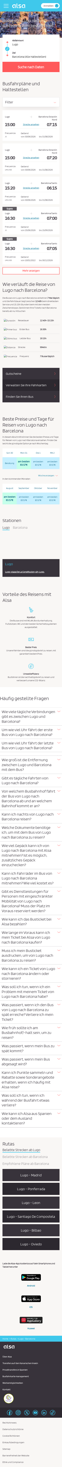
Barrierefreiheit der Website (15, 1455)
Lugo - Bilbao (31, 1230)
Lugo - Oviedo (31, 1244)
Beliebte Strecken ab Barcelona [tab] (25, 1157)
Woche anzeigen (46, 475)
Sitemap (6, 1449)
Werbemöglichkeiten (12, 1383)
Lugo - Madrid (31, 1175)
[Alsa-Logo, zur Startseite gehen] (19, 6)
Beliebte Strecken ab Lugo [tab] (21, 1150)
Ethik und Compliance (12, 1462)
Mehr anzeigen (31, 270)
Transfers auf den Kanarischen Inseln (20, 1363)
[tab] (31, 717)
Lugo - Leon (31, 1202)
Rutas (13, 1338)
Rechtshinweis (9, 1422)
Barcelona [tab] (20, 528)
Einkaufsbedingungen (13, 1442)
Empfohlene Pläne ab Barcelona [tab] (25, 1164)
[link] (7, 49)
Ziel (14, 52)
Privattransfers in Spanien (15, 1369)
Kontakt (6, 1389)
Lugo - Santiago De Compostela (31, 1216)
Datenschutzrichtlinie (12, 1429)
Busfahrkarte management (15, 1376)
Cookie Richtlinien (11, 1435)
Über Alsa (7, 1356)
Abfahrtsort (18, 40)
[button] (31, 716)
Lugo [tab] (6, 528)
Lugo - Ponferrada (31, 1188)
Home (5, 1338)
